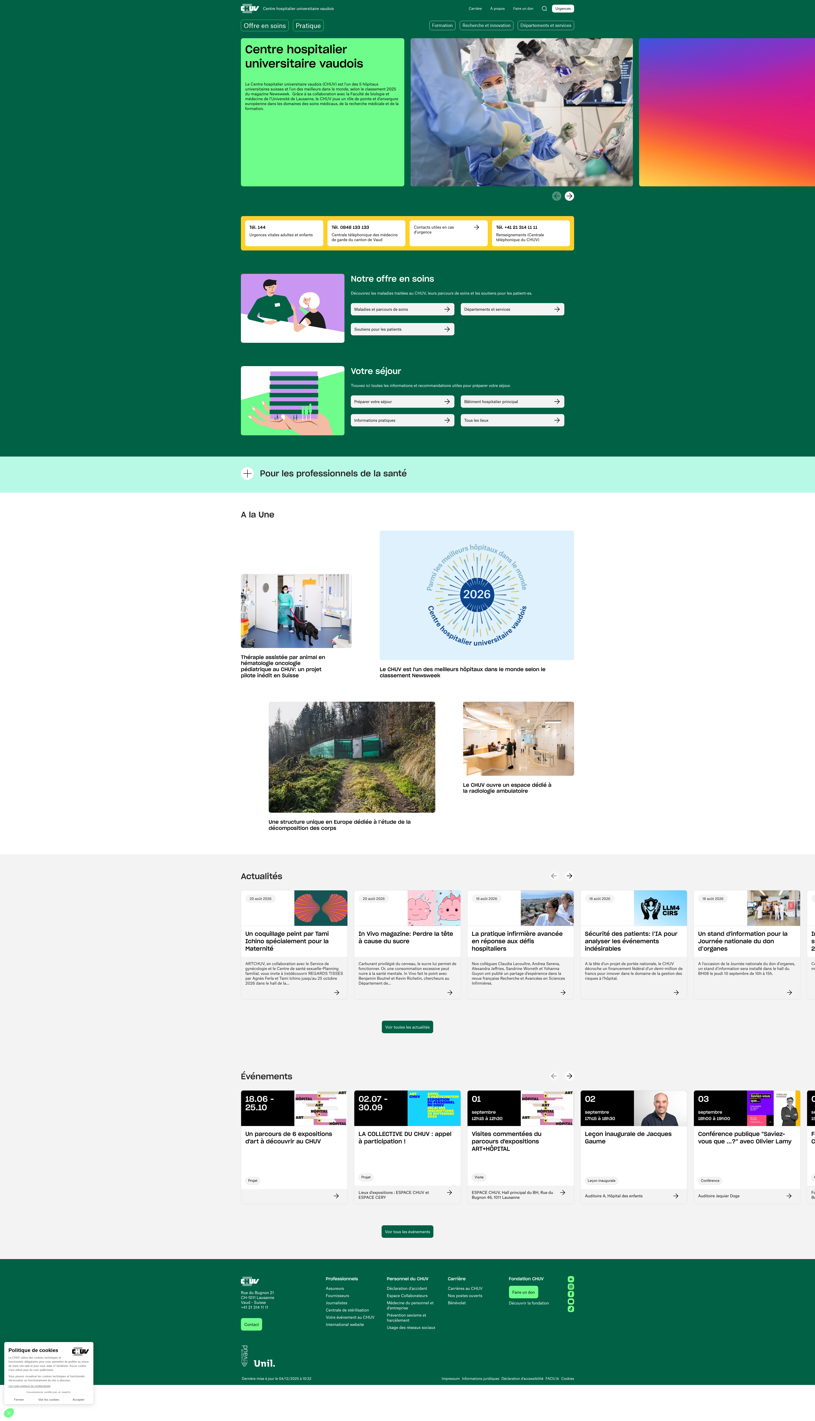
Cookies (567, 1378)
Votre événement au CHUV (350, 1317)
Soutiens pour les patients (378, 329)
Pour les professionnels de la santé (333, 473)
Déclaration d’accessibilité (523, 1378)
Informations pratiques (374, 420)
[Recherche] (544, 8)
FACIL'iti (552, 1378)
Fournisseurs (337, 1295)
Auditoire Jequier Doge (718, 1195)
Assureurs (335, 1288)
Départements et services (487, 309)
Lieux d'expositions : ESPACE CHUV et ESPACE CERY (393, 1195)
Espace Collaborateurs (407, 1295)
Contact (251, 1324)
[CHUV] (250, 1280)
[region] (407, 112)
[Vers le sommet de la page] (805, 1411)
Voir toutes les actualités (407, 1027)
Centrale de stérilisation (347, 1309)
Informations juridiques (480, 1378)
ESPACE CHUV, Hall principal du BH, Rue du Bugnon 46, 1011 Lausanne (512, 1195)
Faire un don (525, 1292)
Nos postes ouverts (465, 1295)
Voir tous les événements (407, 1231)
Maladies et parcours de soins (381, 309)
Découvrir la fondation (529, 1302)
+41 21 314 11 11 (254, 1307)
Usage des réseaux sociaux (411, 1327)
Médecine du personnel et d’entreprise (410, 1305)
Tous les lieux (476, 420)
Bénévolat (457, 1302)
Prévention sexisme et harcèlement (406, 1318)
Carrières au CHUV (465, 1288)
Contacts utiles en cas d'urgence (434, 229)
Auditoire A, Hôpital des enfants (614, 1195)
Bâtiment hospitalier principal (491, 401)
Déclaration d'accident (407, 1288)
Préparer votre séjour (373, 401)
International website (345, 1324)
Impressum (451, 1378)
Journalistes (336, 1302)
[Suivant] (569, 196)
